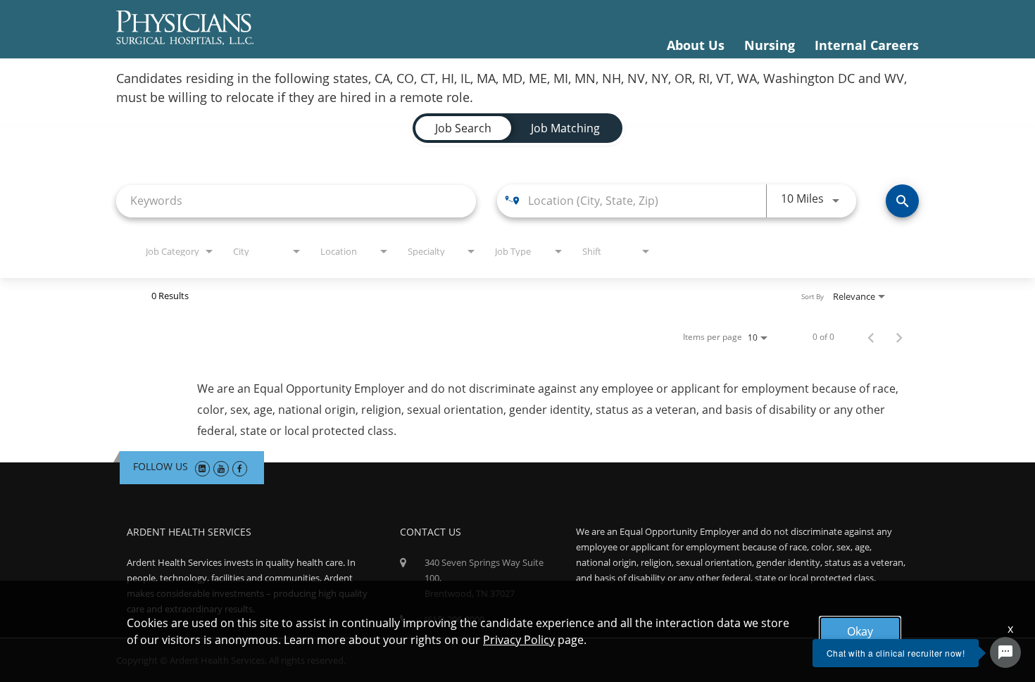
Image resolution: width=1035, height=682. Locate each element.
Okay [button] (860, 631)
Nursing (769, 45)
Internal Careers (867, 45)
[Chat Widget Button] (1005, 652)
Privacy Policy (519, 640)
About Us (695, 45)
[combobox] (296, 200)
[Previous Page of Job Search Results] (871, 337)
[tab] (463, 128)
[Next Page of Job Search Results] (899, 337)
